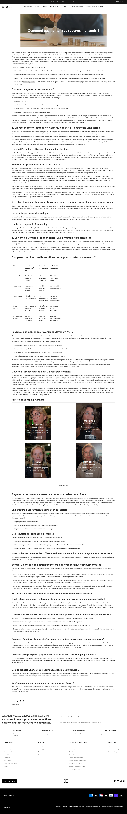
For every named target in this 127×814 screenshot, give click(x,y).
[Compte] (113, 6)
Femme (37, 6)
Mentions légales (118, 806)
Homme (45, 6)
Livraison (58, 806)
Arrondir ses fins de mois (75, 763)
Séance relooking (112, 752)
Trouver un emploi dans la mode (77, 760)
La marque (65, 6)
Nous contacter (42, 755)
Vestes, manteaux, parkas (10, 763)
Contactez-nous (9, 781)
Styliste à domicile (74, 755)
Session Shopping (77, 6)
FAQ (39, 752)
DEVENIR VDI (63, 485)
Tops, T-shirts (7, 760)
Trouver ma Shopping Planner (115, 749)
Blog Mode (110, 746)
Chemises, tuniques (9, 752)
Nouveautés (28, 6)
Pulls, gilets (6, 755)
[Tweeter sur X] (17, 701)
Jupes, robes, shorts (9, 749)
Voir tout (6, 766)
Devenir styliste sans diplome (76, 749)
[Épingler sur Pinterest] (23, 701)
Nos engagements (43, 749)
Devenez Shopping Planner (94, 6)
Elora (8, 807)
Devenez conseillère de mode (76, 746)
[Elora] (7, 6)
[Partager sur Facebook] (20, 701)
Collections (54, 6)
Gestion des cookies (107, 806)
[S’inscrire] (123, 717)
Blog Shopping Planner (75, 769)
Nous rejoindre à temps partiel (77, 766)
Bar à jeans (7, 757)
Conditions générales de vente (76, 806)
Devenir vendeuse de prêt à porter (78, 752)
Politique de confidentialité (93, 806)
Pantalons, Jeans (8, 746)
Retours (65, 806)
